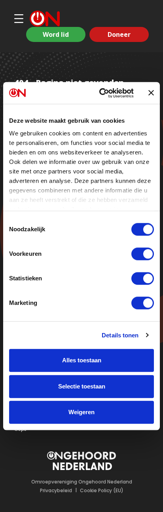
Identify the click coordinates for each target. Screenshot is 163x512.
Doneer (119, 34)
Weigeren (81, 412)
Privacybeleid (56, 490)
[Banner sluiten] (151, 93)
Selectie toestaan (81, 386)
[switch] (142, 253)
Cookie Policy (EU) (101, 490)
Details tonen (120, 335)
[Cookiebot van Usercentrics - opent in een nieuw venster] (101, 93)
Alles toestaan (81, 360)
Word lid (56, 34)
